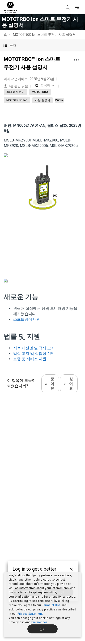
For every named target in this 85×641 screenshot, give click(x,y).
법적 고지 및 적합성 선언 (34, 353)
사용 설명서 (42, 100)
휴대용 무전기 (15, 92)
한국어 (45, 85)
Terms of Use (51, 605)
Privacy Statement (30, 613)
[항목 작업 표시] (76, 60)
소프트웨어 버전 (27, 319)
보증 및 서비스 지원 (29, 359)
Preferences (39, 622)
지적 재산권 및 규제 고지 (34, 348)
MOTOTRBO (40, 92)
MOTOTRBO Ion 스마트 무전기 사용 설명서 (44, 34)
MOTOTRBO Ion (17, 100)
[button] (42, 45)
